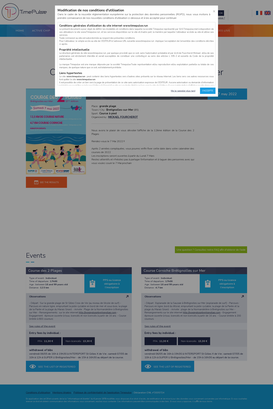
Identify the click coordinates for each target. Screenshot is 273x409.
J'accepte (207, 90)
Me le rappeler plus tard (183, 90)
